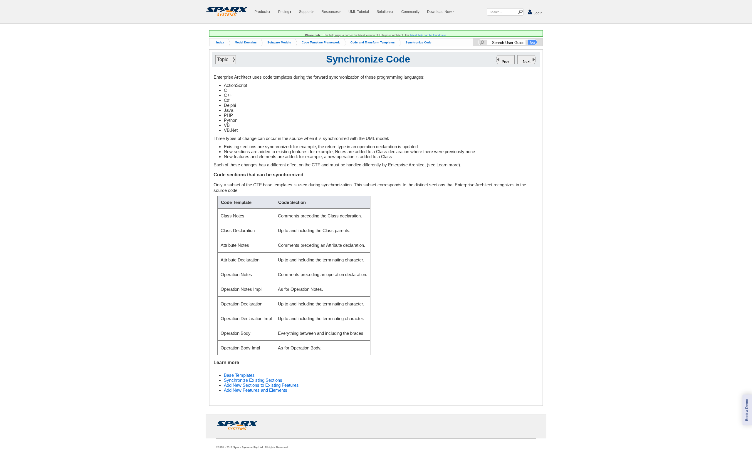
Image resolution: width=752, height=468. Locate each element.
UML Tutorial (358, 12)
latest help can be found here (428, 35)
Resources (330, 12)
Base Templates (239, 375)
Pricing (284, 12)
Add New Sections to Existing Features (261, 385)
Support (306, 12)
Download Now (440, 12)
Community (410, 12)
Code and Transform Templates (372, 42)
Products (261, 12)
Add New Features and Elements (255, 390)
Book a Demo (747, 410)
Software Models (279, 42)
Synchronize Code (418, 42)
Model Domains (246, 42)
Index (220, 42)
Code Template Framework (321, 42)
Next (526, 62)
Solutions (384, 12)
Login (538, 13)
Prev (505, 62)
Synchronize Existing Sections (253, 380)
